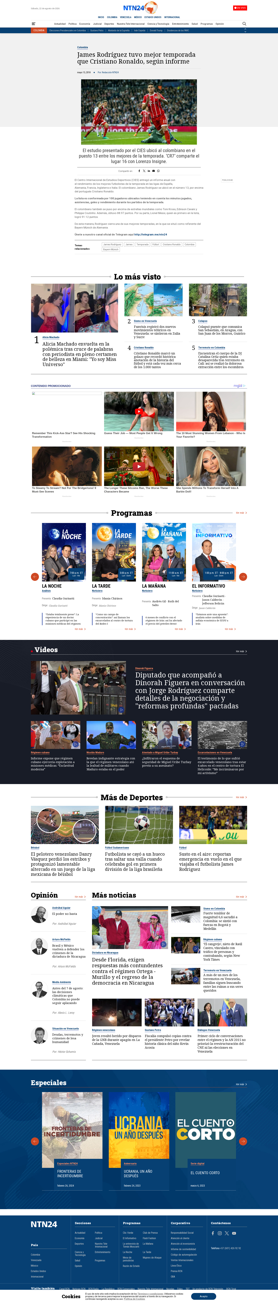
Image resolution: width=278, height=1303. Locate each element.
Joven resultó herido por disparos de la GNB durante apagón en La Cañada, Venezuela (116, 1040)
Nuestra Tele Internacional (131, 24)
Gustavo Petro (96, 30)
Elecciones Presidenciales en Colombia (68, 30)
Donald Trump (156, 30)
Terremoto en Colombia (211, 347)
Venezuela (36, 1260)
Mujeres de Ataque (152, 1257)
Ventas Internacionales (182, 1260)
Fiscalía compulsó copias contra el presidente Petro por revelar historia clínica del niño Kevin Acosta (168, 1041)
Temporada (142, 244)
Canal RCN (64, 1289)
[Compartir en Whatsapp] (158, 171)
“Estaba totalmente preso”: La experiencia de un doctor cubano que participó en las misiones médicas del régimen (63, 619)
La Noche (52, 586)
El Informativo (208, 586)
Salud (195, 24)
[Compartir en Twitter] (144, 171)
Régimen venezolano (103, 1030)
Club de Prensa (150, 1232)
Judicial (97, 24)
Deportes (109, 24)
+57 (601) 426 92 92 (230, 1248)
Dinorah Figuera (144, 668)
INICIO (101, 17)
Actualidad (60, 24)
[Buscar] (244, 24)
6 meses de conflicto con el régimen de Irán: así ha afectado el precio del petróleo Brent (164, 620)
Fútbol (156, 244)
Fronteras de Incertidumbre (70, 1173)
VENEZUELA (125, 17)
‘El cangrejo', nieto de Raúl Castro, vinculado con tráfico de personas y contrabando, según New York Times (222, 951)
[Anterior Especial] (35, 1141)
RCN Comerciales (126, 1289)
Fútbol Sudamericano (117, 847)
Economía (84, 24)
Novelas (170, 1289)
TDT (188, 1289)
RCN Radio (93, 1289)
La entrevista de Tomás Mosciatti (131, 1245)
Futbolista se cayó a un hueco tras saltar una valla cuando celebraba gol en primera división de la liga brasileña (135, 862)
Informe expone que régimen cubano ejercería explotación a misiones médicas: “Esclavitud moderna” (53, 763)
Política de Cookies (134, 1299)
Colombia (82, 47)
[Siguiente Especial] (243, 1141)
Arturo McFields (61, 939)
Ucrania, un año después (138, 1173)
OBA (173, 1276)
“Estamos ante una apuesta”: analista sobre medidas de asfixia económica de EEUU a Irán (212, 619)
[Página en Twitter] (227, 1233)
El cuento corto (205, 1173)
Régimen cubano (40, 752)
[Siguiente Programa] (243, 577)
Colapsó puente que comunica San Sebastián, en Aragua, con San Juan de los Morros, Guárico (221, 330)
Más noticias (114, 895)
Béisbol (35, 847)
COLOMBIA (112, 17)
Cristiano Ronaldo (172, 244)
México (34, 1265)
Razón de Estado (131, 1266)
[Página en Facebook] (213, 1233)
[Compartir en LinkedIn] (149, 171)
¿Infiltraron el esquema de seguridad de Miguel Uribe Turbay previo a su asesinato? (166, 761)
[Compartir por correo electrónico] (153, 171)
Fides (180, 1289)
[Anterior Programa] (35, 577)
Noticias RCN (79, 1289)
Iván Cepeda (139, 30)
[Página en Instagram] (220, 1233)
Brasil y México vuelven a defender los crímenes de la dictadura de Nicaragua (69, 951)
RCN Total (231, 1289)
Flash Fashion (149, 1238)
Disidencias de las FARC (178, 30)
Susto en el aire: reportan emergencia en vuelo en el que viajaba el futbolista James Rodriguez (210, 862)
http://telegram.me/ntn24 (150, 234)
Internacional (37, 1276)
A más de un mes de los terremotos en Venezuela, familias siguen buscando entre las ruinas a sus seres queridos (223, 982)
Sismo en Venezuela (145, 321)
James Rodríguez (112, 244)
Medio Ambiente (61, 982)
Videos (46, 649)
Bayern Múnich (110, 249)
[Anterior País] (245, 29)
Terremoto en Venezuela (217, 970)
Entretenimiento (180, 24)
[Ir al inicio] (49, 1229)
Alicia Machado (50, 337)
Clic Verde (128, 1232)
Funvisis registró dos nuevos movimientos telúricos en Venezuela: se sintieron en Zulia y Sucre (157, 331)
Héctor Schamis (67, 1051)
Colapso (202, 321)
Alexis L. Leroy (66, 1012)
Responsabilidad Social (182, 1232)
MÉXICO (138, 17)
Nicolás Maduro (95, 752)
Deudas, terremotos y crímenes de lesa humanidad (67, 1038)
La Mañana (154, 586)
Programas (207, 24)
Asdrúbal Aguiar (61, 907)
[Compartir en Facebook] (139, 171)
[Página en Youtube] (234, 1233)
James (129, 244)
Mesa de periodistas (128, 1259)
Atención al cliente (180, 1238)
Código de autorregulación (184, 1254)
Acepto (204, 1296)
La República (108, 1289)
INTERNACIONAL (172, 17)
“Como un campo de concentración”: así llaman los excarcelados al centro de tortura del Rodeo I (114, 619)
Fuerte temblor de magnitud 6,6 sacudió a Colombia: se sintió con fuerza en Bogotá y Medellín (220, 921)
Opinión (220, 24)
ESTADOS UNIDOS (152, 17)
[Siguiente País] (245, 31)
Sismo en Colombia (214, 908)
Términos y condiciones (150, 1294)
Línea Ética (176, 1265)
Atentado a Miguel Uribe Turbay (160, 752)
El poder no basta (64, 914)
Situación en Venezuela (65, 1028)
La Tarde (101, 586)
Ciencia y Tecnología (158, 24)
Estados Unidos (38, 1271)
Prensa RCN (176, 1271)
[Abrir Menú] (33, 24)
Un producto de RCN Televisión (208, 1289)
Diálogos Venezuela (209, 1030)
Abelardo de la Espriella (119, 30)
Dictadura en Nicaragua (105, 952)
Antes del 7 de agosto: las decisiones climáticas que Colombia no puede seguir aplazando (67, 995)
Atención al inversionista (183, 1243)
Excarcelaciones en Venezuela (215, 752)
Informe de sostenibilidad (183, 1249)
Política (73, 24)
